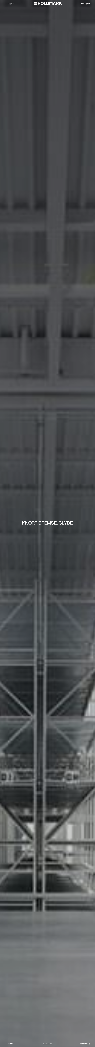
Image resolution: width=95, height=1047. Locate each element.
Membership (85, 1043)
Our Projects (85, 3)
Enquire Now (47, 1043)
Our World (8, 1043)
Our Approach (10, 3)
